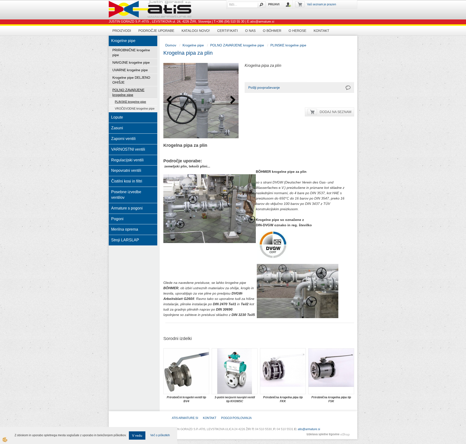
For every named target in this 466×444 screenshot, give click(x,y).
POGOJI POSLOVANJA (236, 418)
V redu (137, 435)
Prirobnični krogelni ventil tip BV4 (186, 399)
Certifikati (227, 31)
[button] (232, 101)
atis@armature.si (309, 429)
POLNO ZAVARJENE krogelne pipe (128, 92)
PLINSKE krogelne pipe (130, 102)
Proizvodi (121, 31)
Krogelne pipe (193, 45)
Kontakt (321, 31)
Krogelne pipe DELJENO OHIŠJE (131, 80)
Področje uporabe (156, 31)
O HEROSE (297, 31)
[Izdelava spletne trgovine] (345, 434)
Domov (170, 45)
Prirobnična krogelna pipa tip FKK (283, 399)
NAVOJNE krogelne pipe (131, 62)
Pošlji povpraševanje (264, 87)
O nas (250, 31)
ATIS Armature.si (185, 418)
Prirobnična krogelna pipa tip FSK (331, 399)
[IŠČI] (261, 4)
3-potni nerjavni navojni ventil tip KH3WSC (235, 399)
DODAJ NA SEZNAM (335, 112)
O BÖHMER (272, 31)
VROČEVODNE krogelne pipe (135, 108)
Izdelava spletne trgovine (323, 434)
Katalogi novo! (196, 31)
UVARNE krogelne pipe (130, 70)
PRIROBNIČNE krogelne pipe (131, 52)
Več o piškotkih (160, 435)
